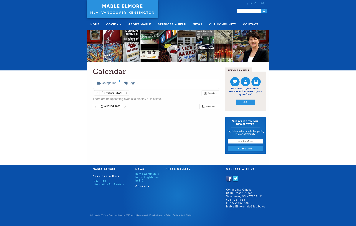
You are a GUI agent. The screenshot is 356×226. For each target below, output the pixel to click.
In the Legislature (147, 177)
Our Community (222, 24)
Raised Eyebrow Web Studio (178, 215)
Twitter (235, 178)
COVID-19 (114, 24)
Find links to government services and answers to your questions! (245, 91)
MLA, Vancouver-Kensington (122, 12)
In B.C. (140, 180)
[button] (209, 106)
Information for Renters (108, 184)
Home (95, 24)
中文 (263, 3)
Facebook (229, 178)
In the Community (147, 174)
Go (245, 102)
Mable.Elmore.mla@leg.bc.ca (246, 206)
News (197, 24)
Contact (250, 24)
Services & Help (172, 24)
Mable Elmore (122, 6)
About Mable (139, 24)
